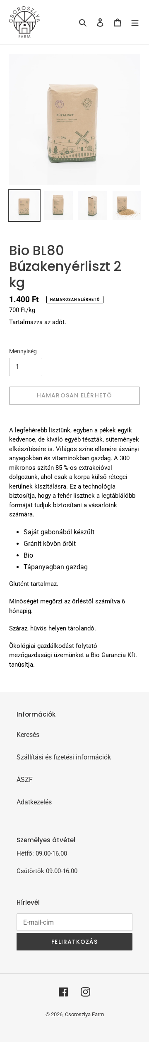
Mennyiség (23, 351)
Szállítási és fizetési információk (64, 757)
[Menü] (135, 22)
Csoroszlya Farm (84, 1014)
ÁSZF (25, 780)
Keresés (28, 735)
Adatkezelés (34, 802)
